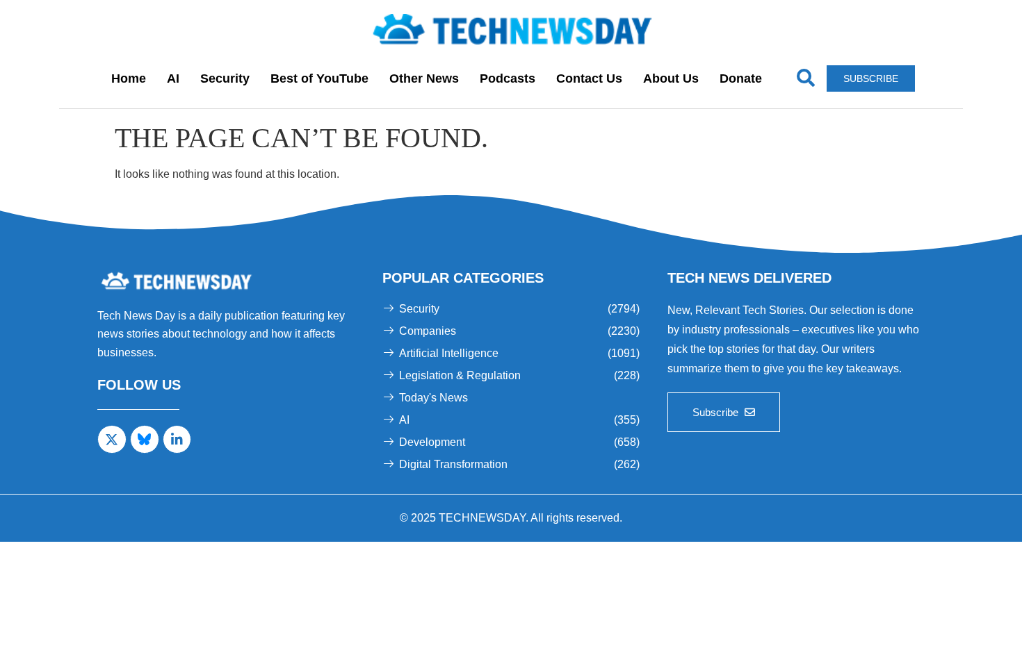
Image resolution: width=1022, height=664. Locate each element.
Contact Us (589, 78)
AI (173, 78)
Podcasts (507, 78)
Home (128, 78)
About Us (671, 78)
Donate (741, 78)
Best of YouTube (319, 78)
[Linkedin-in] (177, 439)
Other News (424, 78)
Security (225, 78)
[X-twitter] (112, 439)
